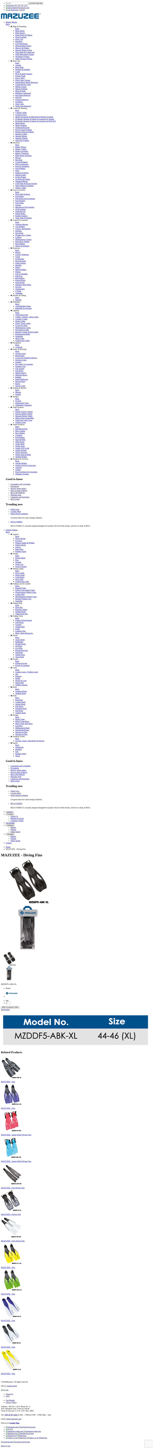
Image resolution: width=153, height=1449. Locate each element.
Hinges (18, 272)
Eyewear (18, 541)
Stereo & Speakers (22, 246)
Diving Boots (20, 539)
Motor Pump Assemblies (24, 418)
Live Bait (18, 648)
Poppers (18, 676)
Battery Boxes (20, 147)
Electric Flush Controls (24, 412)
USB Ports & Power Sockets (26, 184)
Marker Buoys (20, 373)
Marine (8, 22)
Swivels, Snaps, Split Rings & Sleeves (29, 741)
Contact (9, 843)
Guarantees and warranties (20, 484)
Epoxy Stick (20, 78)
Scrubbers (19, 102)
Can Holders (20, 227)
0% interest (15, 486)
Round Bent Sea (21, 650)
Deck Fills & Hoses (22, 194)
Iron (16, 752)
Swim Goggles (21, 567)
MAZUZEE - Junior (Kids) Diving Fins (16, 1135)
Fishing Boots (20, 545)
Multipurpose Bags (22, 728)
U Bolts (18, 291)
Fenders (18, 362)
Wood (17, 756)
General (18, 625)
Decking (18, 231)
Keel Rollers (20, 437)
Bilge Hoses (20, 31)
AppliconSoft (12, 1386)
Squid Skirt (19, 683)
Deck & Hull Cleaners (23, 74)
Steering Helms (21, 136)
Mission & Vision (17, 818)
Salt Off (18, 97)
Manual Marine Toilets (23, 416)
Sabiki (17, 678)
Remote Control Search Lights (26, 332)
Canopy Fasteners (22, 255)
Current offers (16, 512)
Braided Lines (20, 588)
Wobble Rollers (21, 457)
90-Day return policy (18, 488)
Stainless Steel (20, 754)
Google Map (14, 1423)
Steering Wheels (21, 138)
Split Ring (19, 653)
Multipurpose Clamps (23, 239)
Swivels (18, 287)
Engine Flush (20, 76)
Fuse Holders (20, 168)
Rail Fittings (20, 278)
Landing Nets (20, 631)
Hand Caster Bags (22, 721)
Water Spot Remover (23, 106)
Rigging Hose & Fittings (24, 132)
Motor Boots (20, 123)
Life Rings (19, 371)
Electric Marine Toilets (23, 414)
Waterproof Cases (22, 403)
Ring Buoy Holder (22, 242)
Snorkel (18, 562)
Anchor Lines (20, 354)
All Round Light (21, 315)
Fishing (8, 530)
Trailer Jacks (20, 446)
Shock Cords (20, 386)
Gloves (18, 547)
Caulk (17, 72)
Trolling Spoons (21, 685)
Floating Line (20, 366)
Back (8, 24)
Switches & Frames (22, 179)
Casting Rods (20, 702)
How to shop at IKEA (19, 491)
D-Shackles (19, 259)
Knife (17, 629)
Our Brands (10, 823)
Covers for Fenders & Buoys (26, 358)
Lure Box (19, 726)
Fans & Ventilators (22, 166)
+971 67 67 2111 (11, 1415)
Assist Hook (20, 640)
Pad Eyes (18, 276)
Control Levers (21, 115)
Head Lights (20, 575)
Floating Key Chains (23, 235)
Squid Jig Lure (20, 681)
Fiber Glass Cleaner (22, 80)
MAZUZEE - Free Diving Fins (13, 1188)
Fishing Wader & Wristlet (24, 543)
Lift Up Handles (21, 274)
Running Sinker (21, 610)
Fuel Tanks (19, 203)
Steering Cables (21, 134)
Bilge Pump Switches (23, 156)
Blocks (18, 252)
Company (9, 812)
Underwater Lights (22, 341)
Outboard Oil (20, 212)
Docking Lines (21, 360)
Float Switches (20, 37)
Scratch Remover (21, 100)
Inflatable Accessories (23, 308)
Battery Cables (20, 149)
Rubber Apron (20, 551)
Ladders (18, 237)
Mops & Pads (20, 91)
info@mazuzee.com (21, 8)
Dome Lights (20, 321)
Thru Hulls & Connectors (25, 52)
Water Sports (15, 832)
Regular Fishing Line (23, 599)
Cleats (17, 257)
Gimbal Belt (20, 627)
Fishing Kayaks (21, 663)
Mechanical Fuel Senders (24, 207)
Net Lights (19, 579)
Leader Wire (20, 594)
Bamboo (18, 749)
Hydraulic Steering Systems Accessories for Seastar (34, 119)
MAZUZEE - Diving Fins (11, 1214)
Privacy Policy (11, 1402)
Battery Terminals (22, 153)
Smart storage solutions (19, 514)
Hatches (18, 300)
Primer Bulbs (20, 214)
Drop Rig (18, 607)
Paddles (18, 377)
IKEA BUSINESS (18, 493)
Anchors (18, 468)
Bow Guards (20, 431)
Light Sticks (19, 577)
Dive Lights (19, 573)
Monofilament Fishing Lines (26, 597)
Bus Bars (18, 160)
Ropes (17, 384)
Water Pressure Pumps (23, 59)
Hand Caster (20, 719)
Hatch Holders (20, 270)
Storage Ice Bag (21, 732)
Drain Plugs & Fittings (23, 35)
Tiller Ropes (20, 442)
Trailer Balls (20, 444)
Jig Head (18, 646)
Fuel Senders (20, 201)
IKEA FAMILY (17, 522)
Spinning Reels (21, 691)
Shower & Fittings (22, 48)
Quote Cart (19, 10)
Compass (18, 347)
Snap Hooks (20, 283)
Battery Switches (21, 151)
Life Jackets (19, 369)
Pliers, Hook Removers (24, 633)
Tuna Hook (19, 657)
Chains (18, 470)
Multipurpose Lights (23, 328)
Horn (17, 171)
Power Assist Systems (23, 130)
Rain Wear (19, 549)
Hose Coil (19, 39)
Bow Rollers (20, 433)
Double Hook (20, 644)
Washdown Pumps (22, 57)
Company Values (17, 821)
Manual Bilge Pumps (23, 46)
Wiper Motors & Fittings (24, 186)
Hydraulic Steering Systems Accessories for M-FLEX (35, 121)
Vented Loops (20, 422)
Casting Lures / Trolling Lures (26, 672)
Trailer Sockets (21, 450)
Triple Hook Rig (21, 614)
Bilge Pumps (20, 33)
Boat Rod (19, 700)
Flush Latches (20, 263)
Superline (18, 601)
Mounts (18, 392)
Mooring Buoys (21, 375)
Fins (17, 560)
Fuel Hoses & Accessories (25, 199)
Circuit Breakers (21, 162)
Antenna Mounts (21, 224)
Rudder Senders (21, 216)
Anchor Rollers (21, 463)
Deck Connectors (21, 164)
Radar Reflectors (21, 379)
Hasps (17, 267)
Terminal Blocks (21, 181)
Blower (18, 158)
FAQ (8, 1396)
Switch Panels (20, 177)
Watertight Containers (23, 405)
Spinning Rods (21, 709)
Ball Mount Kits (21, 429)
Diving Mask (20, 558)
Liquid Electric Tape (23, 85)
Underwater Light (22, 582)
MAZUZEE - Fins (8, 1082)
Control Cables (21, 113)
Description (5, 1010)
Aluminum (19, 747)
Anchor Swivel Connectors (25, 465)
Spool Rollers (20, 440)
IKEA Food (15, 499)
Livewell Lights (21, 326)
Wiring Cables (20, 188)
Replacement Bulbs (22, 334)
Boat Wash (19, 67)
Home (8, 847)
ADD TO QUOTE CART (10, 1007)
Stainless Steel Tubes (23, 285)
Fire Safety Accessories (24, 364)
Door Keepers (20, 261)
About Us (14, 816)
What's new (15, 509)
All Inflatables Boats (23, 306)
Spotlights (19, 336)
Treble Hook (20, 655)
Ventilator (19, 293)
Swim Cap (19, 564)
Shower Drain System (23, 50)
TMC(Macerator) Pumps (24, 54)
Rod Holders (20, 244)
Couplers (18, 435)
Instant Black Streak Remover (26, 82)
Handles (18, 265)
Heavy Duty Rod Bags (24, 724)
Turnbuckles (20, 289)
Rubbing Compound (23, 93)
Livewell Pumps (21, 44)
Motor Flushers (21, 125)
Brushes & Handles (22, 69)
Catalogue (10, 825)
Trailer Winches (21, 452)
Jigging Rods (20, 704)
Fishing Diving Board (23, 620)
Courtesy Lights (21, 319)
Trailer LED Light (22, 448)
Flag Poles (19, 233)
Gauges (18, 205)
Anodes (18, 65)
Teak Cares (19, 104)
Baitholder (19, 642)
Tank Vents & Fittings (23, 218)
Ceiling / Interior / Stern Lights (26, 317)
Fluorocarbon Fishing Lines (25, 592)
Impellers (18, 42)
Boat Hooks (19, 356)
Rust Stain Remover (22, 95)
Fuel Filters (19, 196)
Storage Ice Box (21, 734)
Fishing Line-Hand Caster (25, 590)
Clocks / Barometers (23, 229)
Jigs (16, 674)
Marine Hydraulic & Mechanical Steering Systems (34, 117)
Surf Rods (19, 711)
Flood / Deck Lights (22, 323)
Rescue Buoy (20, 381)
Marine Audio (20, 175)
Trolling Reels (20, 693)
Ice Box (18, 401)
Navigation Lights (22, 330)
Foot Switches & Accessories (26, 472)
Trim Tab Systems (22, 140)
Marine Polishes (21, 89)
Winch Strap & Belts (23, 455)
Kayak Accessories (22, 665)
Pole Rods (19, 706)
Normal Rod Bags (22, 730)
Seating (18, 394)
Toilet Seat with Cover (23, 420)
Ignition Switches (21, 173)
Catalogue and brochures (20, 497)
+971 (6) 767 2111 (21, 6)
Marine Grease (20, 87)
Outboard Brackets (22, 128)
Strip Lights (19, 338)
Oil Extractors (20, 209)
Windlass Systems (22, 474)
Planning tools (16, 495)
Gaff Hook (19, 622)
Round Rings (20, 280)
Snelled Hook (20, 612)
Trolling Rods (20, 713)
